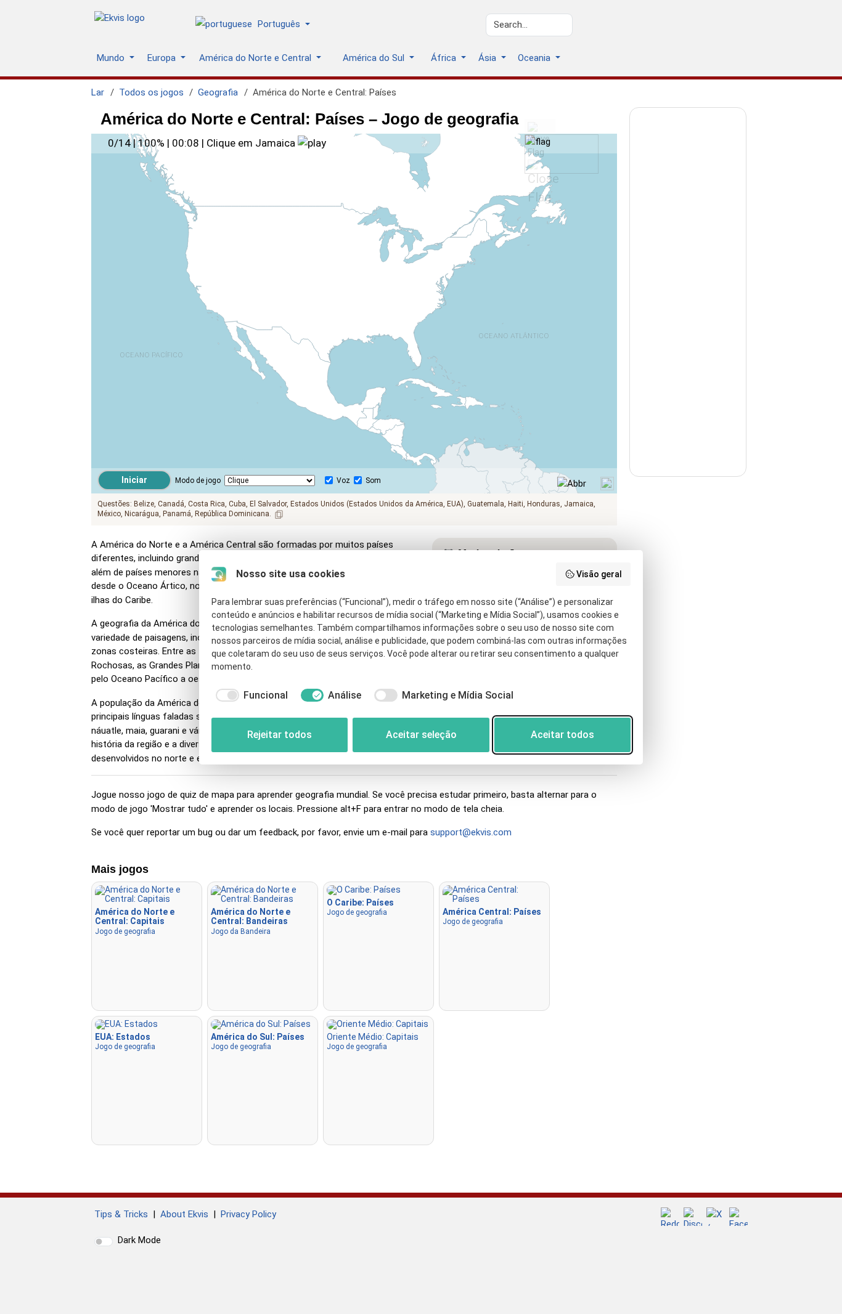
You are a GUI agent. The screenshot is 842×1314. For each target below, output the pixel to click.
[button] (257, 25)
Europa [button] (162, 57)
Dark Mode (139, 1240)
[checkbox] (249, 695)
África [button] (445, 57)
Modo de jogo (198, 480)
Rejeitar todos (279, 734)
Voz (343, 480)
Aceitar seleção (421, 734)
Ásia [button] (488, 57)
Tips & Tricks (121, 1214)
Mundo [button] (112, 57)
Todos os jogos (151, 92)
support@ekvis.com (471, 832)
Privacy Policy (248, 1214)
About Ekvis (184, 1214)
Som (373, 480)
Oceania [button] (535, 57)
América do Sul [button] (375, 57)
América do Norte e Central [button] (256, 57)
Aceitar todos (562, 734)
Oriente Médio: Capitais (373, 1041)
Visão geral (599, 574)
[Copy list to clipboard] (279, 514)
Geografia (218, 92)
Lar (97, 92)
